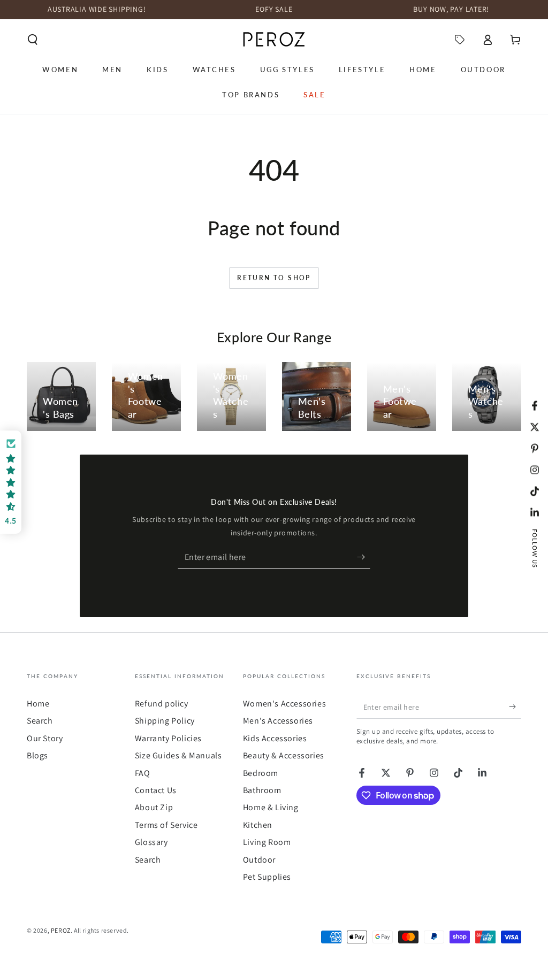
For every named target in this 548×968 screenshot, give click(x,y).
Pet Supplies (267, 876)
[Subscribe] (363, 556)
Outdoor (259, 859)
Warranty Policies (168, 738)
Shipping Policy (165, 720)
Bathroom (262, 790)
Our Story (45, 738)
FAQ (142, 773)
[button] (33, 39)
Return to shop (274, 278)
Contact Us (156, 790)
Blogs (37, 755)
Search (40, 720)
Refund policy (161, 703)
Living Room (267, 842)
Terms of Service (166, 825)
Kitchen (257, 825)
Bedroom (260, 773)
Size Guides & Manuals (178, 755)
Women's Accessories (284, 703)
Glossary (151, 842)
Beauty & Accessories (283, 755)
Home (38, 703)
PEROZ (61, 930)
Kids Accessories (275, 738)
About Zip (154, 807)
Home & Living (271, 807)
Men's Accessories (278, 720)
